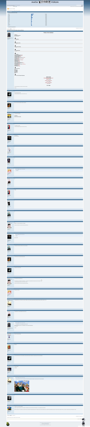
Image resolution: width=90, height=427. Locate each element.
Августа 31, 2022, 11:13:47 (10, 188)
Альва (9, 311)
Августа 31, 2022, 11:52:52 (10, 255)
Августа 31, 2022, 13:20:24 (10, 321)
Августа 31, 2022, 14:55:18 (10, 343)
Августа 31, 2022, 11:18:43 (10, 199)
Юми (8, 211)
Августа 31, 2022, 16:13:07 (10, 394)
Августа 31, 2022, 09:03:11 (10, 90)
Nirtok (9, 377)
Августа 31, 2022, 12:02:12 (10, 277)
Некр (8, 102)
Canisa (9, 344)
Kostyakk (9, 406)
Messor (9, 366)
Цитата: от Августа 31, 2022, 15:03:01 (20, 377)
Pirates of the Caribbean (18, 35)
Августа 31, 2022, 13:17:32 (10, 310)
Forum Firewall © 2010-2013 (46, 423)
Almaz (9, 200)
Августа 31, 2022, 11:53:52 (10, 266)
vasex (9, 91)
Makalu (9, 32)
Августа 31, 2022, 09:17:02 (10, 112)
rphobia (9, 135)
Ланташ (9, 222)
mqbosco (9, 395)
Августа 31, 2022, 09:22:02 (10, 123)
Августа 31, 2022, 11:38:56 (10, 244)
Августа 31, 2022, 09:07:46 (10, 101)
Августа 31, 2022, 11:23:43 (10, 210)
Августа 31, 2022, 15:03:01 (10, 354)
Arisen (9, 113)
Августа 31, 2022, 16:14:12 (10, 405)
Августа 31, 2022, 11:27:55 (10, 221)
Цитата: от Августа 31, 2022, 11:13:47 (20, 234)
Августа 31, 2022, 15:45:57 (10, 365)
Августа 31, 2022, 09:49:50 (10, 134)
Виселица (23, 75)
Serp (8, 124)
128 (13, 415)
